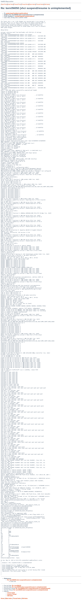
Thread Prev (17, 4)
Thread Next (25, 4)
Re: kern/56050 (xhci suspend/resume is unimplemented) (24, 580)
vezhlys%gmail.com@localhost (24, 16)
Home (2, 598)
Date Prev (4, 4)
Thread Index (39, 4)
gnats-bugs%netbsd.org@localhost (17, 13)
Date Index (32, 4)
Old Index (47, 4)
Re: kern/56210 (16, 585)
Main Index (8, 598)
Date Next (10, 4)
